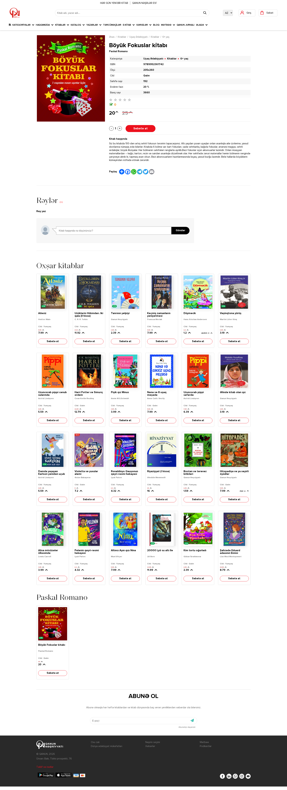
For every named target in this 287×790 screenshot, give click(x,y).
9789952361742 (153, 64)
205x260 (148, 70)
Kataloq (76, 25)
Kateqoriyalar (21, 25)
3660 (146, 92)
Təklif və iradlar (44, 767)
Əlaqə (200, 25)
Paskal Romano (118, 51)
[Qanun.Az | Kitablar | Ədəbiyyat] (15, 13)
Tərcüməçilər (112, 25)
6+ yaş (165, 37)
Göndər (180, 230)
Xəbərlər (150, 746)
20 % (146, 87)
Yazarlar (92, 25)
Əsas (112, 37)
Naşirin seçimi (152, 742)
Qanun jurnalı (185, 25)
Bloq (156, 25)
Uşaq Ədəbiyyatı (138, 37)
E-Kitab (127, 25)
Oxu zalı (95, 742)
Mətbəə (167, 25)
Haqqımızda (43, 25)
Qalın (146, 75)
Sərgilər (142, 25)
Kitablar (61, 25)
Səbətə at (140, 128)
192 (145, 81)
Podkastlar (206, 746)
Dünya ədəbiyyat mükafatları (106, 746)
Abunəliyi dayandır (187, 727)
